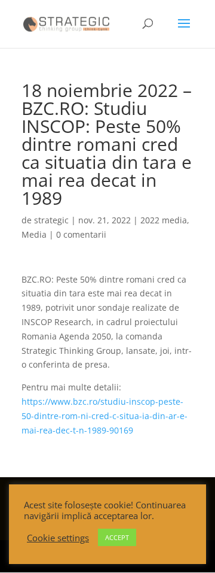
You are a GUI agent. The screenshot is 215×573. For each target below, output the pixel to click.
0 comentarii (81, 234)
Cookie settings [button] (58, 537)
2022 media (163, 220)
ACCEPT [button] (117, 537)
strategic (51, 220)
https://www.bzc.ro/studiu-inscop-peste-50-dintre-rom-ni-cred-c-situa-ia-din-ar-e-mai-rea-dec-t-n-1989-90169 (105, 416)
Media (34, 234)
